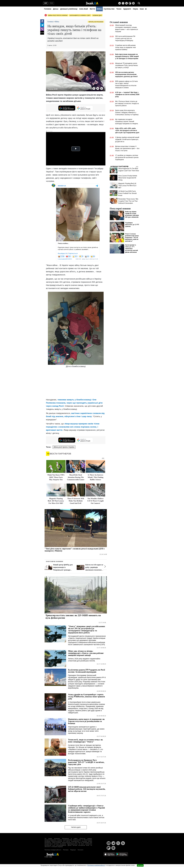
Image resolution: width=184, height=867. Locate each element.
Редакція (73, 850)
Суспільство (109, 9)
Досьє (55, 9)
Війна (99, 9)
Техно (118, 9)
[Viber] (123, 3)
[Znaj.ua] (92, 3)
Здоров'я (127, 9)
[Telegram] (119, 3)
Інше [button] (142, 9)
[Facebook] (42, 21)
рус (51, 3)
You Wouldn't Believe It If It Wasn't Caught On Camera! (95, 501)
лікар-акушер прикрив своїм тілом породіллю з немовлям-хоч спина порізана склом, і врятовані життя (72, 427)
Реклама (65, 850)
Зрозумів (140, 865)
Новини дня (97, 15)
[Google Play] (122, 854)
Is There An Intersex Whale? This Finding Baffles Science (95, 477)
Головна (47, 9)
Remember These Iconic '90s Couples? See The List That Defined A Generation (128, 201)
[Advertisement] (75, 383)
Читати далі (75, 827)
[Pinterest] (133, 3)
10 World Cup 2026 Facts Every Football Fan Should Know (127, 193)
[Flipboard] (130, 3)
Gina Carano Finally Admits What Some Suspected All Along (127, 178)
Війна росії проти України (57, 15)
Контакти (80, 850)
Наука (135, 9)
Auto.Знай (83, 9)
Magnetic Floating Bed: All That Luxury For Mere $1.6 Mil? (56, 501)
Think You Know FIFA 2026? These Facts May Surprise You (55, 477)
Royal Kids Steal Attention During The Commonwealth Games (75, 477)
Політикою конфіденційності (96, 865)
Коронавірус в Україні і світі (80, 15)
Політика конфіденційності (53, 850)
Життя (92, 9)
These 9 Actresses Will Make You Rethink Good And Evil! (75, 501)
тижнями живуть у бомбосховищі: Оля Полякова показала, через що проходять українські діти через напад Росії (74, 403)
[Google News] (123, 843)
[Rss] (126, 3)
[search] (139, 3)
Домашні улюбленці (68, 9)
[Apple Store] (110, 854)
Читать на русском (96, 22)
